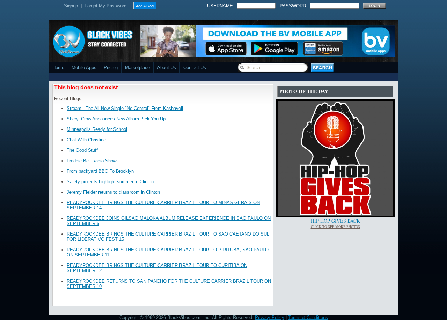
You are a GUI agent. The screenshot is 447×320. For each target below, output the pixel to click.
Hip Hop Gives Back (335, 220)
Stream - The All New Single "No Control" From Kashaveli (125, 108)
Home (58, 67)
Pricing (111, 67)
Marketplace (137, 67)
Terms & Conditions (308, 317)
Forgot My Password (105, 5)
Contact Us (194, 67)
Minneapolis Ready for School (97, 129)
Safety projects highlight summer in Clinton (110, 181)
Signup (71, 5)
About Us (166, 67)
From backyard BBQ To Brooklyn (100, 171)
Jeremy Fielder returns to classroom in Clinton (113, 192)
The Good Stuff (82, 150)
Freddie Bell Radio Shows (93, 160)
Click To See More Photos (335, 226)
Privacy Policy (269, 317)
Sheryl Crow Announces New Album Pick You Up (116, 118)
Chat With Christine (86, 139)
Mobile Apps (84, 67)
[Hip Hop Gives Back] (335, 214)
